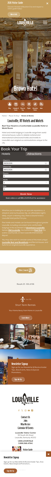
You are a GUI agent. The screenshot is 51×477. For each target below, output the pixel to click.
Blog (10, 108)
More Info (14, 14)
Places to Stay (23, 109)
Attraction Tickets (35, 109)
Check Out (7, 167)
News (41, 108)
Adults (5, 180)
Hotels (6, 153)
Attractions (34, 153)
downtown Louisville (35, 227)
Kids (4, 186)
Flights (29, 108)
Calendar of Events (16, 109)
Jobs (25, 420)
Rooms (5, 173)
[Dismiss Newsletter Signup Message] (48, 454)
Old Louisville (14, 230)
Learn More (25, 318)
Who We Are (25, 424)
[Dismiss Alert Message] (47, 3)
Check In (6, 160)
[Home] (25, 22)
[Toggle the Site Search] (5, 23)
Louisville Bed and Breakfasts (15, 242)
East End (38, 230)
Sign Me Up (18, 379)
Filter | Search (24, 270)
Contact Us (25, 417)
